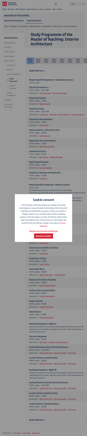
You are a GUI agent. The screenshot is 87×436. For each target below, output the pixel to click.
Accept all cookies (43, 236)
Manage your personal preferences (43, 231)
